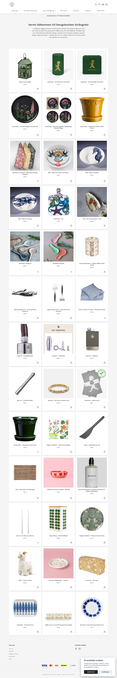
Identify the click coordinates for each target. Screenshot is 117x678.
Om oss (11, 649)
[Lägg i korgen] (38, 89)
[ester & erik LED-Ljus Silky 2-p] (38, 543)
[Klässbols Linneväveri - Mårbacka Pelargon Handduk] (38, 181)
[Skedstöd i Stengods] (38, 272)
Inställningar (105, 672)
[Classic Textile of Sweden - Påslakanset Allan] (105, 318)
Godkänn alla (91, 672)
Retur (10, 659)
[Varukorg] (106, 4)
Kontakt (11, 651)
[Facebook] (76, 649)
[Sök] (96, 4)
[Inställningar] (103, 4)
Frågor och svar (13, 654)
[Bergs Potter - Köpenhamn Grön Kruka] (38, 452)
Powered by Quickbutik (68, 674)
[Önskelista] (99, 4)
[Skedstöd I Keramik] (71, 272)
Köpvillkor (12, 656)
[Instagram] (80, 649)
